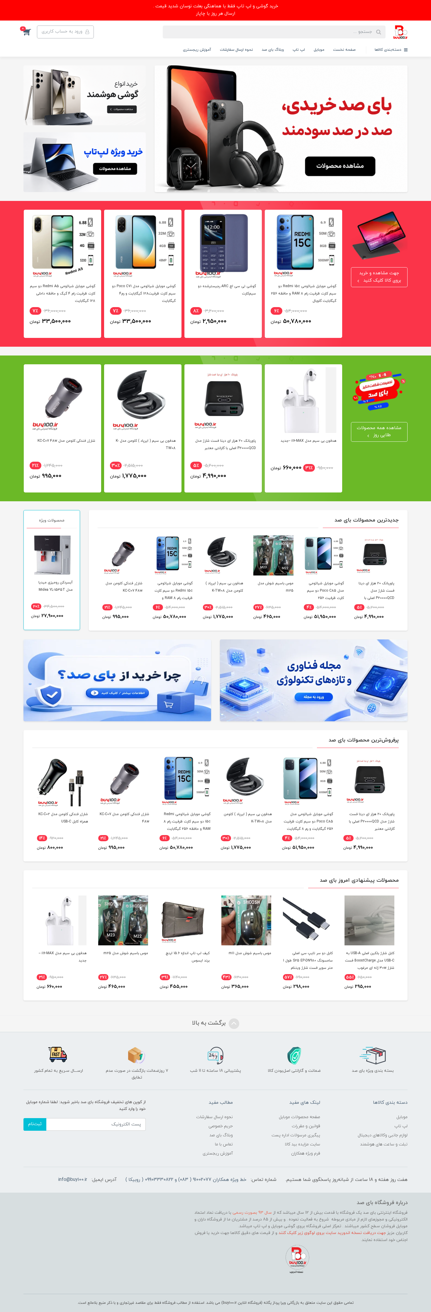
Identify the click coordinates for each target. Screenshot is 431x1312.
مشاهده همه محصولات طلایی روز (379, 432)
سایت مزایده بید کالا (302, 1144)
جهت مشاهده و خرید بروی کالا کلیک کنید (380, 277)
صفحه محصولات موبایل (299, 1117)
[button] (30, 32)
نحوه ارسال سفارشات (236, 50)
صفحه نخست (344, 50)
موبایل (319, 50)
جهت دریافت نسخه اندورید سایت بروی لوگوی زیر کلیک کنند (332, 1233)
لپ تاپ (299, 50)
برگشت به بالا (209, 1023)
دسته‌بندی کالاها (389, 50)
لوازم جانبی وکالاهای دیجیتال (383, 1135)
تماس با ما (224, 1144)
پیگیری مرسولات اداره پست (296, 1135)
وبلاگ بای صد (273, 50)
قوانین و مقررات (306, 1126)
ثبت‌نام (35, 1124)
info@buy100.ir (72, 1179)
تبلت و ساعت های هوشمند (384, 1144)
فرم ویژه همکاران (305, 1153)
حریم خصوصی (220, 1126)
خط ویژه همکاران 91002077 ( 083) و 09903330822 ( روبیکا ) (185, 1179)
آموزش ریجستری (197, 50)
